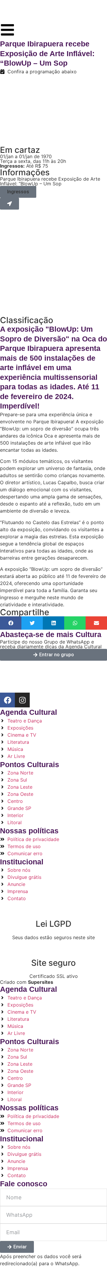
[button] (18, 192)
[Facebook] (7, 700)
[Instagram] (22, 700)
